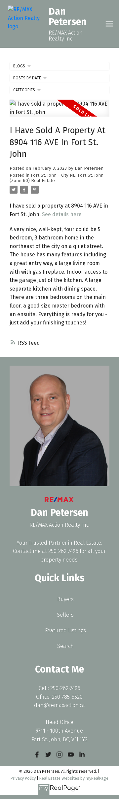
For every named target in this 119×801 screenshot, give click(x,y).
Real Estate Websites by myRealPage (73, 778)
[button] (37, 754)
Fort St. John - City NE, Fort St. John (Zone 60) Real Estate (56, 178)
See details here (62, 214)
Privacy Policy (23, 778)
